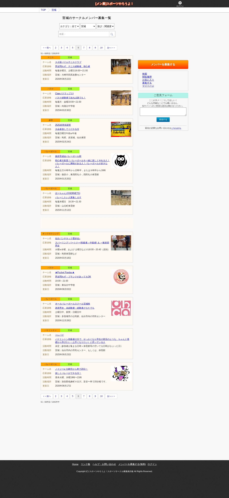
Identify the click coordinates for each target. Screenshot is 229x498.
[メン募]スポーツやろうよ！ (114, 3)
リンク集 (85, 464)
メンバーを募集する (163, 64)
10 (101, 48)
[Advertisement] (80, 41)
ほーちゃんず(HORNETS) (67, 193)
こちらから (176, 128)
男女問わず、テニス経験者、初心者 (72, 66)
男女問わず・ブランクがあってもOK (73, 276)
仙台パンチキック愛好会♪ (67, 238)
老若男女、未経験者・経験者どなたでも (74, 308)
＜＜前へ (47, 48)
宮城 (54, 10)
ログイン (180, 4)
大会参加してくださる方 (67, 129)
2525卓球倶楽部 (63, 125)
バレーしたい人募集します (68, 197)
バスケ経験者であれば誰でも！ (70, 97)
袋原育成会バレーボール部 (68, 156)
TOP (43, 10)
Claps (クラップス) (64, 93)
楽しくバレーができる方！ (68, 373)
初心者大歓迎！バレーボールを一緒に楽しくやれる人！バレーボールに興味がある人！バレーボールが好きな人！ (82, 163)
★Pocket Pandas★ (64, 272)
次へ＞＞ (111, 48)
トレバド (59, 335)
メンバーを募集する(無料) (132, 464)
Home (75, 464)
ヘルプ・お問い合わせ (104, 464)
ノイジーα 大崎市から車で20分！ (71, 369)
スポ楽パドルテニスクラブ (68, 62)
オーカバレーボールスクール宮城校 (72, 303)
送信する (163, 119)
